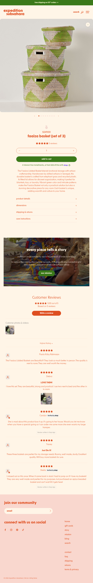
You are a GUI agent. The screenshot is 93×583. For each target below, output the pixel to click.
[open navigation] (87, 12)
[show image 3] (43, 115)
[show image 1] (38, 115)
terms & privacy (72, 570)
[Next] (58, 116)
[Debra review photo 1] (46, 399)
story (67, 530)
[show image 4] (45, 115)
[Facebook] (5, 529)
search (67, 543)
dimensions (21, 205)
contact (68, 552)
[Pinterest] (17, 529)
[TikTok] (23, 529)
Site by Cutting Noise (30, 578)
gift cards (69, 526)
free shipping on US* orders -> (46, 3)
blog (67, 539)
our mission (46, 273)
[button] (42, 144)
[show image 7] (51, 115)
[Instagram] (11, 529)
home (67, 522)
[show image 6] (49, 115)
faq (66, 557)
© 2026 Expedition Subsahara (13, 578)
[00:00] (46, 65)
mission (68, 535)
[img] (46, 351)
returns (68, 565)
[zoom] (88, 24)
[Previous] (34, 116)
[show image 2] (41, 115)
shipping (69, 561)
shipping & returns (24, 212)
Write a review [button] (46, 313)
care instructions (23, 219)
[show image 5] (47, 115)
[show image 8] (54, 115)
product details (23, 199)
